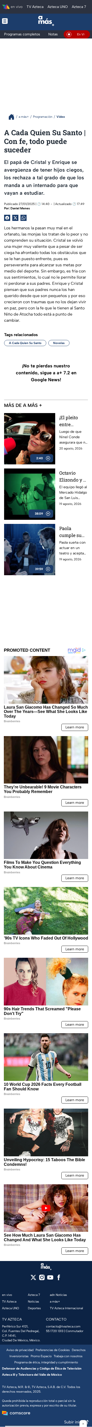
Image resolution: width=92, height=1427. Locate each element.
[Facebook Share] (7, 218)
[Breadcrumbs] (13, 117)
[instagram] (42, 1279)
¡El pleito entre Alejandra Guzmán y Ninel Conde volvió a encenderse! (72, 421)
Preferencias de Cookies (53, 1350)
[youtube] (50, 1279)
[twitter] (33, 1279)
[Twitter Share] (15, 218)
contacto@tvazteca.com (63, 1326)
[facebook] (58, 1279)
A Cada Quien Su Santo (25, 343)
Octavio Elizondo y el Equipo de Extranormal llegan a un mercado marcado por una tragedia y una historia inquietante (73, 476)
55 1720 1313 (54, 1331)
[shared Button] (23, 218)
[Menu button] (8, 21)
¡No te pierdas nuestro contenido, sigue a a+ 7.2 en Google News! (46, 373)
